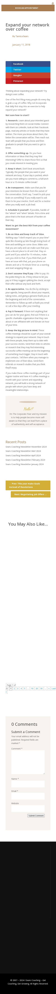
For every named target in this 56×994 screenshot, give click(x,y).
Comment (16, 748)
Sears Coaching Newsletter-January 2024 (25, 464)
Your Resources (13, 938)
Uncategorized (31, 556)
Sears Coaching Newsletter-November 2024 (26, 446)
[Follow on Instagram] (25, 429)
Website (15, 803)
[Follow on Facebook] (19, 429)
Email (14, 791)
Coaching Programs (14, 948)
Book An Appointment (26, 8)
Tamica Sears (22, 36)
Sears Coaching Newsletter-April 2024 (23, 455)
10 (32, 688)
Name (15, 778)
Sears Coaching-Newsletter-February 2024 (25, 459)
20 (37, 688)
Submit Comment (36, 815)
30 (41, 688)
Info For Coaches (13, 943)
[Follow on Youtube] (31, 429)
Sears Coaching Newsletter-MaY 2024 (23, 451)
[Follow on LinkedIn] (36, 429)
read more (15, 578)
